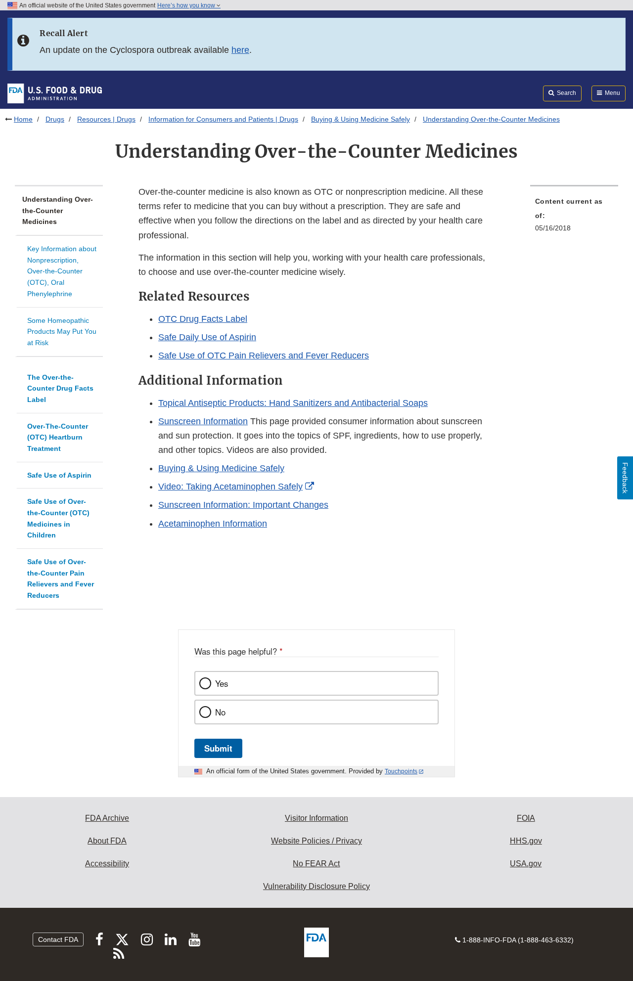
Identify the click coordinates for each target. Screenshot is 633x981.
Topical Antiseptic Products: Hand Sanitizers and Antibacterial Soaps (293, 403)
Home (23, 119)
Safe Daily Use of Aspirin (207, 337)
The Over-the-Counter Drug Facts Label (60, 388)
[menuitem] (574, 217)
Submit (218, 748)
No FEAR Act (316, 863)
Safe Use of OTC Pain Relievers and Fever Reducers (263, 355)
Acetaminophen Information (212, 524)
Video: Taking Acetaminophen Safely (230, 486)
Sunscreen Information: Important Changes (243, 505)
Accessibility (107, 863)
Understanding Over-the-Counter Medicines (57, 210)
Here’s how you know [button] (187, 5)
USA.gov (526, 863)
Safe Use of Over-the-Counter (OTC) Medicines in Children (58, 518)
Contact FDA (58, 939)
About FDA (107, 841)
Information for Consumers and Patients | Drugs (223, 119)
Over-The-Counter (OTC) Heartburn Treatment (57, 437)
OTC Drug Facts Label (202, 319)
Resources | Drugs (106, 119)
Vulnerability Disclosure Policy (316, 886)
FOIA (526, 818)
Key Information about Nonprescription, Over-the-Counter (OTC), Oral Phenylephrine (61, 271)
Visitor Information (316, 818)
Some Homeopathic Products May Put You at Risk (61, 331)
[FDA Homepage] (54, 93)
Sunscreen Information (203, 421)
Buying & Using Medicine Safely (360, 119)
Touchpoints (401, 771)
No (220, 712)
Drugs (54, 119)
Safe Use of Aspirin (59, 475)
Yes (221, 683)
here (240, 50)
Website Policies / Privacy (316, 841)
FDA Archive (107, 818)
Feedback (625, 477)
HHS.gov (526, 841)
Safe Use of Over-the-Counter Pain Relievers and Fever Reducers (60, 578)
